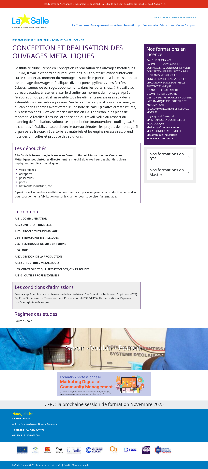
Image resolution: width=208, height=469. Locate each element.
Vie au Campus (185, 25)
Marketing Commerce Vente (163, 127)
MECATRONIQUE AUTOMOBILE (165, 131)
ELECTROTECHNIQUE (159, 86)
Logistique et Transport (160, 116)
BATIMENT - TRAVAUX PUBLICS (164, 64)
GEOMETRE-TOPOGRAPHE (162, 93)
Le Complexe (80, 25)
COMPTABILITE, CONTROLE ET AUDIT (168, 67)
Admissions (167, 25)
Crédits (67, 465)
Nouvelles (159, 17)
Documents (172, 17)
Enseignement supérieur (106, 25)
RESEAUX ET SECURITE (160, 138)
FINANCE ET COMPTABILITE (163, 90)
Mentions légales (81, 465)
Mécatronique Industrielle (162, 134)
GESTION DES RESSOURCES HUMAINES (170, 97)
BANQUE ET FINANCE (159, 60)
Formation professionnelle (141, 25)
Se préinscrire (188, 17)
